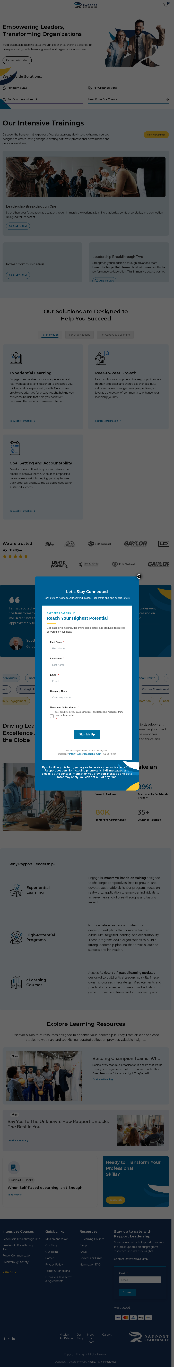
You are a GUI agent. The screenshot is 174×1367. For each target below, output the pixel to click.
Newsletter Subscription (63, 707)
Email (53, 675)
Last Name (56, 658)
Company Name (58, 691)
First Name (56, 642)
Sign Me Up (87, 734)
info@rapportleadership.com (85, 753)
